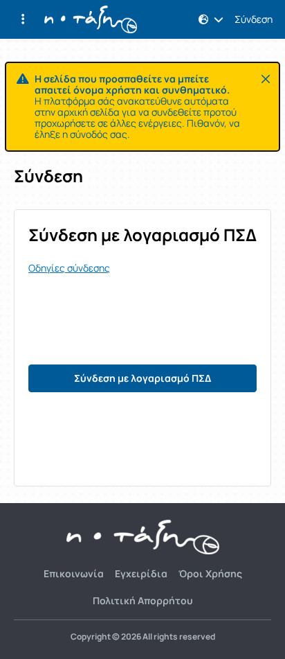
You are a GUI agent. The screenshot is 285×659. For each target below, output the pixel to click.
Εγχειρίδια (141, 573)
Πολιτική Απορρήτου (143, 600)
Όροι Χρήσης (210, 573)
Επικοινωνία (74, 573)
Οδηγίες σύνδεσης (69, 268)
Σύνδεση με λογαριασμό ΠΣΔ (142, 378)
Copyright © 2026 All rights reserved (143, 636)
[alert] (142, 106)
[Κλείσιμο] (265, 79)
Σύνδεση (254, 19)
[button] (22, 19)
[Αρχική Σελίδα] (90, 19)
